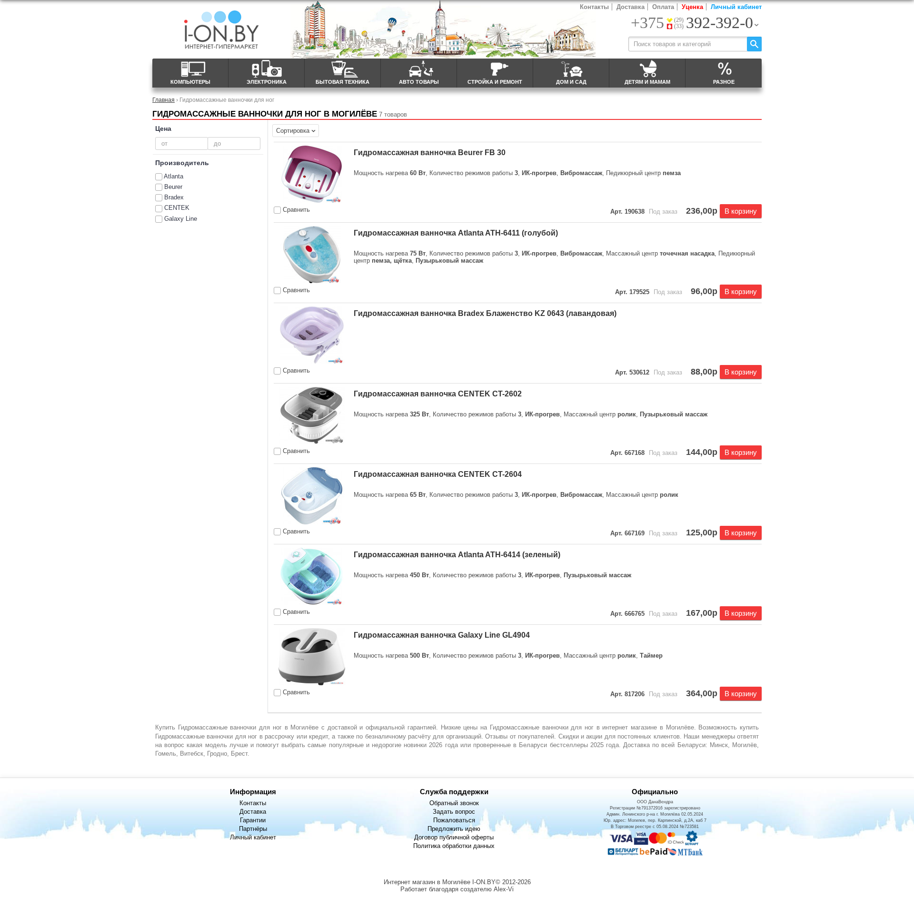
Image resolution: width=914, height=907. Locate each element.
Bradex (174, 197)
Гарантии (253, 820)
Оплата (663, 6)
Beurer (173, 186)
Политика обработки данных (454, 845)
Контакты (594, 6)
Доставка (630, 6)
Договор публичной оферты (454, 837)
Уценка (692, 6)
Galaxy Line (180, 218)
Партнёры (253, 828)
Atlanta (173, 176)
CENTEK (176, 207)
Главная (163, 100)
